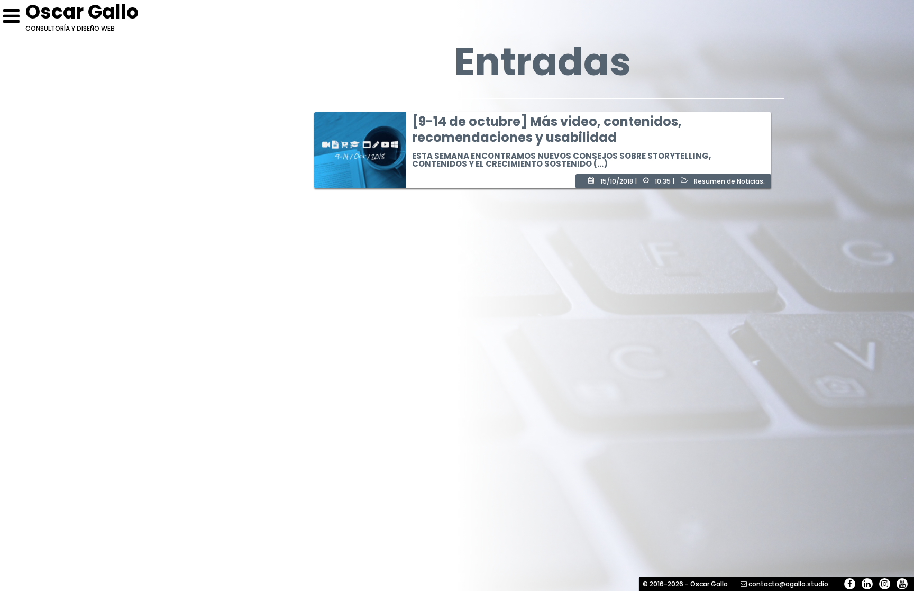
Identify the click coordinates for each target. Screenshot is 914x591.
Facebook (849, 583)
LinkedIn (867, 583)
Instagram (884, 583)
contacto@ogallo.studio (788, 583)
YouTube (902, 583)
